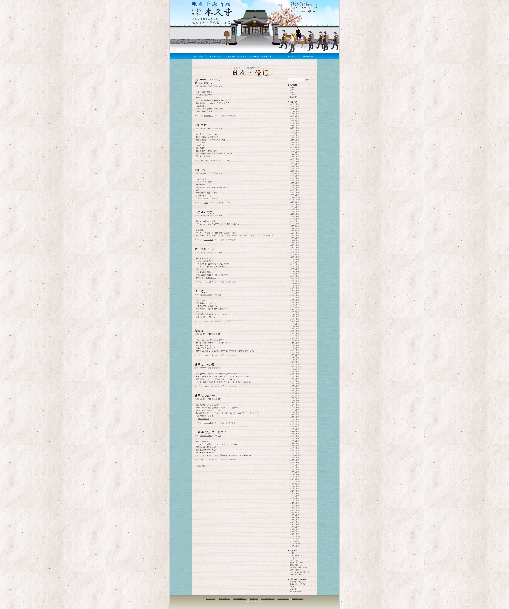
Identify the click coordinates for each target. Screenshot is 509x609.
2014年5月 (293, 438)
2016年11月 (294, 367)
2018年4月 (293, 326)
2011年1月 (293, 534)
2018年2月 (293, 331)
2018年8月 (293, 317)
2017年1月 (293, 362)
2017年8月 (293, 345)
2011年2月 (293, 531)
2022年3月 (293, 219)
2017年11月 (294, 338)
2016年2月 (293, 388)
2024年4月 (293, 159)
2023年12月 (294, 168)
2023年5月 (293, 185)
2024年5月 (293, 157)
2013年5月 (293, 467)
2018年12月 (294, 307)
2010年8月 (293, 546)
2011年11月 (294, 510)
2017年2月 (293, 360)
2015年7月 (293, 405)
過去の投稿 (200, 466)
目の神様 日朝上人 (297, 567)
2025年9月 (293, 123)
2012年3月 (293, 500)
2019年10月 (294, 283)
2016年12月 (294, 364)
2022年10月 (294, 202)
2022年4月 (293, 216)
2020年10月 (294, 254)
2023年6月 (293, 183)
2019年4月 (293, 297)
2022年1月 (293, 223)
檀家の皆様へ (203, 83)
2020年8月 (293, 259)
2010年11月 (294, 539)
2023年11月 (294, 171)
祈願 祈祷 (294, 570)
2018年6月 (293, 321)
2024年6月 (293, 154)
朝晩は (199, 330)
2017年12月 (294, 336)
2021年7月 (293, 238)
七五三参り (294, 97)
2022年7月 (293, 209)
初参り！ (293, 87)
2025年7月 (293, 128)
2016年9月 (293, 371)
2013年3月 (293, 472)
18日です (293, 94)
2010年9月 (293, 543)
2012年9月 (293, 486)
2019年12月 (294, 278)
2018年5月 (293, 324)
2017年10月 (294, 340)
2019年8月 (293, 288)
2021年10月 (294, 231)
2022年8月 (293, 207)
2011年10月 (294, 512)
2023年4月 (293, 188)
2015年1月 (293, 419)
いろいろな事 (208, 239)
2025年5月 (293, 133)
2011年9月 (293, 515)
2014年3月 (293, 443)
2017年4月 (293, 355)
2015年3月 (293, 414)
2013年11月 (294, 453)
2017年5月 (293, 352)
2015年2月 (293, 417)
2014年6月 (293, 436)
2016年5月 (293, 381)
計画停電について (296, 574)
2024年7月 (293, 152)
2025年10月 (294, 121)
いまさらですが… (206, 212)
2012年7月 (293, 491)
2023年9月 (293, 176)
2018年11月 (294, 309)
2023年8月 (293, 178)
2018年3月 (293, 328)
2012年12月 (294, 479)
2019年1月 (293, 305)
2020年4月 (293, 269)
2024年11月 (294, 145)
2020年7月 (293, 262)
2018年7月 (293, 319)
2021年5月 (293, 242)
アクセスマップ (283, 599)
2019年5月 (293, 295)
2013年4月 (293, 469)
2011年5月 (293, 524)
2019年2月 (293, 302)
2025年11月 (294, 118)
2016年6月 (293, 379)
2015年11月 (294, 395)
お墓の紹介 (254, 599)
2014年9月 (293, 429)
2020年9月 (293, 257)
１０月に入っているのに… (212, 432)
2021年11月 (294, 228)
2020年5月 (293, 266)
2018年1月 (293, 333)
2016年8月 (293, 374)
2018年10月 (294, 312)
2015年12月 (294, 393)
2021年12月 (294, 226)
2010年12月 (294, 536)
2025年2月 (293, 137)
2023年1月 (293, 195)
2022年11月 (294, 199)
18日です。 (202, 170)
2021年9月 (293, 233)
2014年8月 (293, 431)
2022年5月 (293, 214)
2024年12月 (294, 142)
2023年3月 (293, 190)
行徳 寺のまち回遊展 (298, 572)
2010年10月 (294, 541)
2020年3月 (293, 271)
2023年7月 (293, 180)
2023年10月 (294, 173)
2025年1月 (293, 140)
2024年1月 (293, 166)
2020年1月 (293, 276)
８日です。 (202, 291)
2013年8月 (293, 460)
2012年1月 (293, 505)
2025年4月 (293, 135)
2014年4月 (293, 441)
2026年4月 (293, 111)
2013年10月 (294, 455)
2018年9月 (293, 314)
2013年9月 (293, 457)
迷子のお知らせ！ (206, 395)
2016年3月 (293, 386)
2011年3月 (293, 529)
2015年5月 (293, 410)
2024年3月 (293, 161)
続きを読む (209, 156)
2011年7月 (293, 520)
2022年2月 (293, 221)
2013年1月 (293, 477)
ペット (292, 558)
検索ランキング (295, 563)
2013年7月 (293, 462)
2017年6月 (293, 350)
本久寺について (224, 599)
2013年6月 (293, 465)
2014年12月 (294, 422)
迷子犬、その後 (205, 364)
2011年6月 (293, 522)
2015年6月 (293, 407)
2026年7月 (293, 104)
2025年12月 (294, 116)
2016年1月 (293, 391)
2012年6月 (293, 493)
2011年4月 (293, 527)
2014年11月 (294, 424)
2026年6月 (293, 106)
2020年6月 (293, 264)
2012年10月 (294, 484)
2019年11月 (294, 281)
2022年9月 (293, 204)
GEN (220, 86)
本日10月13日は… (206, 249)
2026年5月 (293, 109)
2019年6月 (293, 293)
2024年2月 (293, 164)
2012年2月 (293, 503)
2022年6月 (293, 211)
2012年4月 (293, 498)
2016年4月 (293, 383)
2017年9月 (293, 343)
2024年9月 (293, 149)
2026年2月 (293, 114)
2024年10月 (294, 147)
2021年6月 (293, 240)
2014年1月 (293, 448)
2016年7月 (293, 376)
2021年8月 (293, 235)
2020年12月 (294, 250)
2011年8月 (293, 517)
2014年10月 (294, 426)
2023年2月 (293, 192)
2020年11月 (294, 252)
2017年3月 (293, 357)
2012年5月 (293, 496)
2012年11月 (294, 481)
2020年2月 (293, 274)
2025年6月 (293, 130)
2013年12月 (294, 450)
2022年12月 (294, 197)
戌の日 (292, 560)
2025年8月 (293, 125)
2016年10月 (294, 369)
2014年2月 (293, 445)
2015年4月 (293, 412)
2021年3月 (293, 245)
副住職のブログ (297, 599)
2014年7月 (293, 434)
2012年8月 (293, 488)
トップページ (210, 599)
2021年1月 (293, 247)
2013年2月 (293, 474)
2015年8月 (293, 402)
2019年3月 (293, 300)
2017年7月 (293, 348)
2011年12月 (294, 508)
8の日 (206, 160)
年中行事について (268, 599)
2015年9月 (293, 400)
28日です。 (202, 125)
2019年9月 (293, 285)
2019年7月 (293, 290)
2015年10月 (294, 398)
